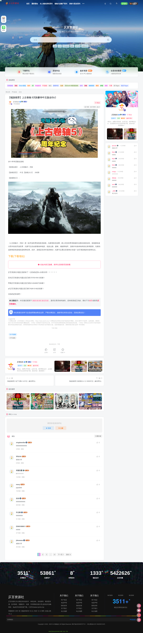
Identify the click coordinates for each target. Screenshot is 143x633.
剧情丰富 (56, 86)
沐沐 (17, 498)
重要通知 (35, 3)
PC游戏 (44, 86)
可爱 (110, 86)
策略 (85, 86)
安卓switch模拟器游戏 (71, 86)
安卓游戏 (10, 86)
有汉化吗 (114, 193)
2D (33, 86)
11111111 (115, 174)
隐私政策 (64, 605)
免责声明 (64, 603)
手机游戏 (66, 46)
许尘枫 (18, 512)
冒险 (16, 86)
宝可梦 (78, 46)
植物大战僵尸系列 (61, 3)
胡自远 (114, 178)
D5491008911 (21, 526)
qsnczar (114, 146)
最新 (8, 436)
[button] (141, 70)
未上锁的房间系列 (46, 3)
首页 (28, 3)
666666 (114, 180)
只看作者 (98, 436)
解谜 (101, 86)
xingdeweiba (20, 442)
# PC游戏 (12, 338)
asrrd (113, 184)
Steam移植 (22, 86)
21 (54, 554)
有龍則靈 (19, 470)
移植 (72, 46)
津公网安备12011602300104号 (96, 624)
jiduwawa (19, 540)
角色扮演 (38, 86)
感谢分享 (114, 148)
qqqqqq (114, 167)
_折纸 (113, 191)
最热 (13, 436)
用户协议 (64, 600)
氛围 (61, 86)
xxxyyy (114, 171)
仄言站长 (16, 102)
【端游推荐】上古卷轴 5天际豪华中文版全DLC (32, 97)
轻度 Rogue (124, 86)
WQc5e (18, 456)
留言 (91, 300)
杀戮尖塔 (85, 46)
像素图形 (91, 86)
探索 (106, 86)
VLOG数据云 (56, 624)
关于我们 (64, 608)
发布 (125, 3)
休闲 (81, 86)
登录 (49, 428)
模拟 (97, 86)
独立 (50, 86)
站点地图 (64, 611)
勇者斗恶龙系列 (74, 3)
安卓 (59, 46)
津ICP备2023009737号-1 (79, 624)
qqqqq (114, 154)
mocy (18, 484)
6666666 (114, 187)
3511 (20, 365)
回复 (22, 449)
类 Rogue (116, 86)
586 (30, 365)
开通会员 (134, 3)
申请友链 (133, 619)
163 (87, 107)
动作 (28, 86)
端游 (54, 46)
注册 (61, 428)
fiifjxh (113, 152)
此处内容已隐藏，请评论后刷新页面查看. (55, 264)
